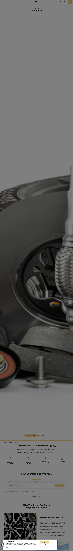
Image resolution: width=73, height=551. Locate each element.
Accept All (44, 542)
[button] (3, 545)
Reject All (44, 544)
